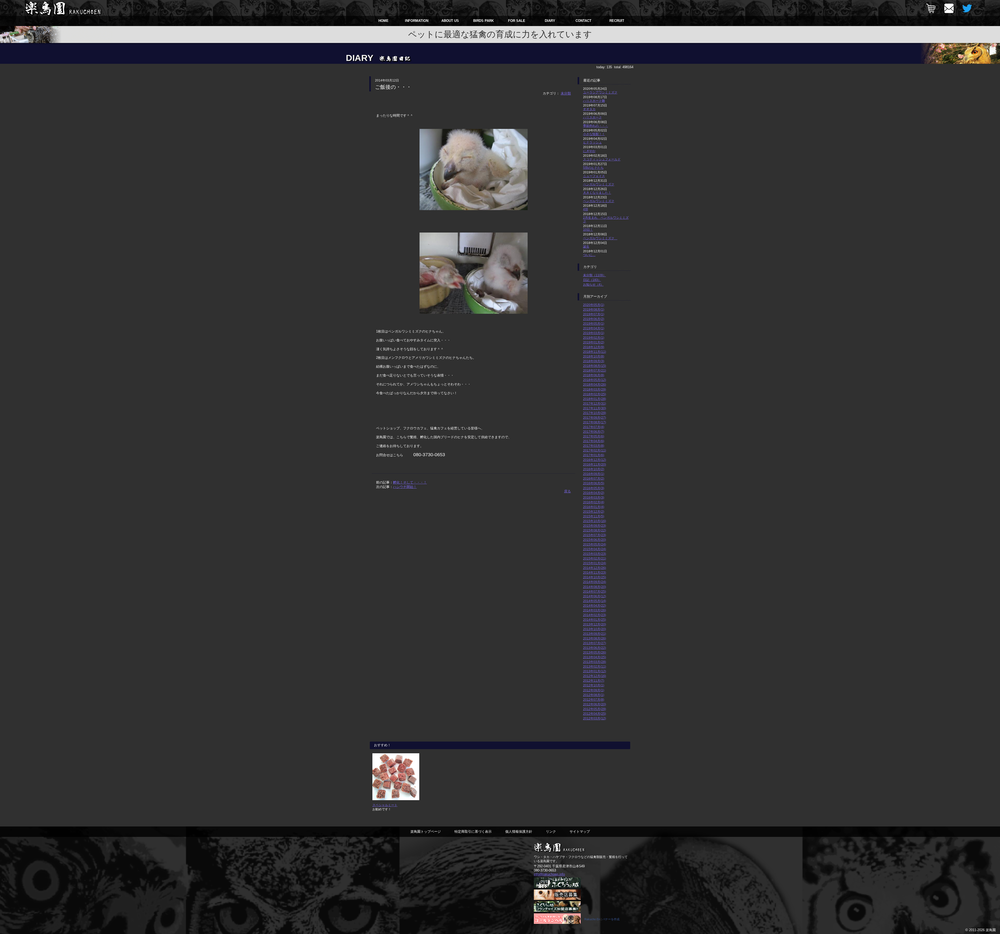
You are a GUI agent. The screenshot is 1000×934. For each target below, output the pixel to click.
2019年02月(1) (593, 337)
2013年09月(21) (594, 633)
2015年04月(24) (594, 549)
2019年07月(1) (593, 314)
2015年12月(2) (593, 511)
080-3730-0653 (545, 870)
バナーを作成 (611, 919)
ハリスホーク (592, 117)
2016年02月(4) (593, 502)
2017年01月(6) (593, 455)
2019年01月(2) (593, 342)
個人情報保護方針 (518, 831)
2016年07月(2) (593, 478)
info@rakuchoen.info (549, 874)
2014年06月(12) (594, 596)
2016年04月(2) (593, 492)
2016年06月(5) (593, 483)
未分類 (566, 93)
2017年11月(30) (594, 408)
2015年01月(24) (594, 563)
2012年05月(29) (594, 709)
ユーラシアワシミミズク (600, 92)
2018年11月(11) (594, 351)
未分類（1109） (594, 275)
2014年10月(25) (594, 577)
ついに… (589, 254)
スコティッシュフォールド (602, 159)
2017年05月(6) (593, 436)
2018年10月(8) (593, 356)
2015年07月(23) (594, 535)
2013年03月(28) (594, 661)
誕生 (586, 246)
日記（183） (592, 279)
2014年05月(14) (594, 601)
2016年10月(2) (593, 469)
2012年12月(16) (594, 676)
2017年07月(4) (593, 427)
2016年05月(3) (593, 488)
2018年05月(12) (594, 379)
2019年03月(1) (593, 333)
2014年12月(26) (594, 567)
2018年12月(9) (593, 347)
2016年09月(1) (593, 473)
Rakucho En (592, 919)
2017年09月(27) (594, 417)
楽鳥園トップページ (425, 831)
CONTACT (583, 21)
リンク (551, 831)
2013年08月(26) (594, 638)
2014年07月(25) (594, 591)
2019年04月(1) (593, 328)
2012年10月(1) (593, 685)
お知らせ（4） (593, 284)
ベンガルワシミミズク (598, 184)
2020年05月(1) (593, 304)
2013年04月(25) (594, 657)
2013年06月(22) (594, 647)
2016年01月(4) (593, 507)
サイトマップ (580, 831)
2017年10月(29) (594, 413)
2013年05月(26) (594, 652)
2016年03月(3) (593, 497)
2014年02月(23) (594, 615)
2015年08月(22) (594, 530)
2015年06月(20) (594, 539)
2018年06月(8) (593, 375)
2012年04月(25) (594, 713)
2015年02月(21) (594, 558)
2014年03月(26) (594, 610)
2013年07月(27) (594, 643)
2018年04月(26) (594, 384)
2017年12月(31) (594, 403)
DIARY (550, 21)
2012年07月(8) (593, 699)
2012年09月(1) (593, 690)
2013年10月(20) (594, 629)
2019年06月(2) (593, 319)
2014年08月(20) (594, 586)
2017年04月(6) (593, 441)
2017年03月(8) (593, 445)
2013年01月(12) (594, 671)
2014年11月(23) (594, 572)
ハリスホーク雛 (594, 100)
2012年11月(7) (593, 680)
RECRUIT (616, 21)
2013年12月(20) (594, 624)
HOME (383, 21)
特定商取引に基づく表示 (473, 831)
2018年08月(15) (594, 365)
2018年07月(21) (594, 370)
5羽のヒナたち (593, 167)
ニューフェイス (594, 176)
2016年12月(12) (594, 459)
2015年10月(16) (594, 521)
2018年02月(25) (594, 394)
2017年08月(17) (594, 422)
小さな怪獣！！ (594, 134)
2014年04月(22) (594, 605)
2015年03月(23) (594, 553)
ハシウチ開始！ (405, 487)
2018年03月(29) (594, 389)
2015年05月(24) (594, 544)
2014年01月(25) (594, 619)
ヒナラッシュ (592, 142)
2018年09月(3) (593, 361)
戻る (567, 491)
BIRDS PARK (483, 21)
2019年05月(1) (593, 323)
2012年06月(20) (594, 704)
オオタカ (589, 109)
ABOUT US (450, 21)
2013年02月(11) (594, 666)
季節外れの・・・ (595, 125)
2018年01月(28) (594, 398)
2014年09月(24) (594, 582)
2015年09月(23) (594, 525)
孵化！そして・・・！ (410, 482)
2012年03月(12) (594, 718)
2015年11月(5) (593, 516)
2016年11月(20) (594, 464)
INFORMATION (416, 21)
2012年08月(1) (593, 695)
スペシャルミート (384, 805)
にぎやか (589, 151)
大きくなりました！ (597, 192)
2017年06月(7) (593, 431)
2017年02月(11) (594, 450)
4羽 (585, 209)
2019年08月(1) (593, 309)
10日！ (588, 229)
